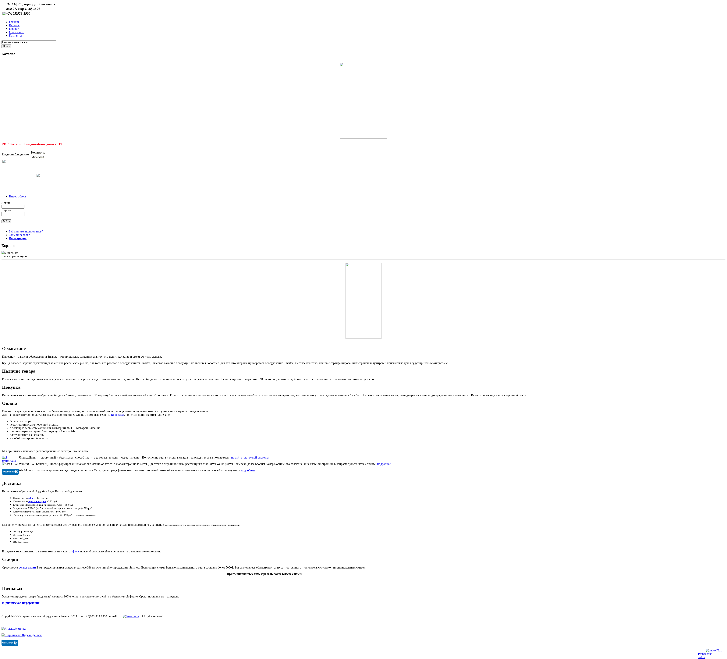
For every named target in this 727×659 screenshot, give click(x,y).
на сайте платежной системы (250, 457)
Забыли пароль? (19, 234)
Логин (6, 202)
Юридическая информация (21, 602)
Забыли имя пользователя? (26, 231)
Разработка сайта (705, 655)
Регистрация (18, 238)
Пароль (6, 210)
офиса (31, 498)
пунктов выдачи (37, 501)
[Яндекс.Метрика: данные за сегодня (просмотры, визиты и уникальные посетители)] (14, 628)
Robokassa (117, 414)
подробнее (384, 464)
